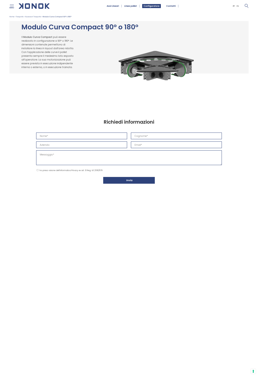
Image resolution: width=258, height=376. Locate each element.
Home (11, 16)
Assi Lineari (113, 6)
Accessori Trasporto (33, 16)
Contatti (171, 6)
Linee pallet (130, 6)
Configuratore (152, 6)
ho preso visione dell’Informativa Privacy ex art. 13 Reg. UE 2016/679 (71, 170)
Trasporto (20, 16)
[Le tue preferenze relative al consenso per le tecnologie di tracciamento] (253, 371)
